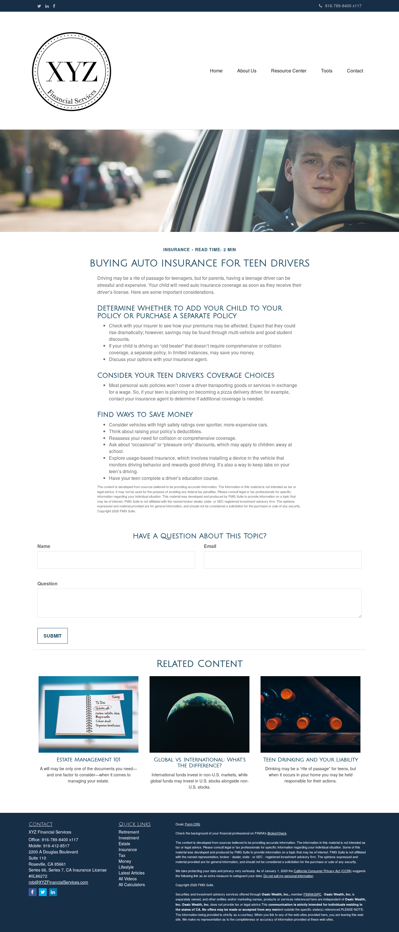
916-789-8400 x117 (343, 5)
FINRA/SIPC (312, 894)
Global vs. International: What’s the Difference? (200, 763)
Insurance (128, 849)
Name (43, 546)
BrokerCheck (277, 833)
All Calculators (132, 884)
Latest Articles (132, 873)
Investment (129, 838)
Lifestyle (126, 867)
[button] (247, 70)
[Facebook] (54, 6)
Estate (124, 843)
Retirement (129, 832)
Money (125, 861)
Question (47, 583)
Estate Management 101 (88, 760)
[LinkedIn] (47, 6)
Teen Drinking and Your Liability (310, 760)
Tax (122, 855)
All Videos (128, 878)
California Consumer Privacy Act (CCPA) (323, 870)
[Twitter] (39, 6)
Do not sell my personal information (288, 875)
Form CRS (192, 824)
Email (210, 546)
